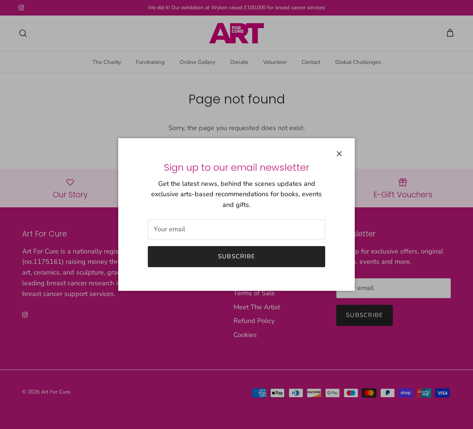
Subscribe (236, 256)
